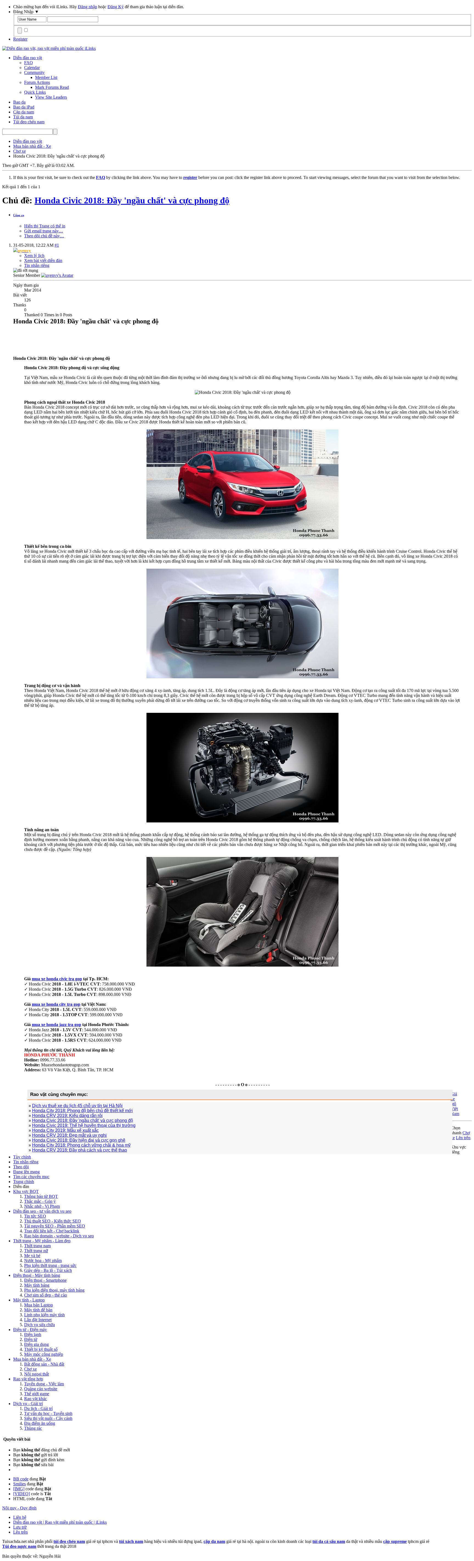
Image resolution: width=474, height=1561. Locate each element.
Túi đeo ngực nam (19, 1546)
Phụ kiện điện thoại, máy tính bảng (54, 1290)
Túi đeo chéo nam (28, 121)
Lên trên (463, 1137)
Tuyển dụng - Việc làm (44, 1383)
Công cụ (18, 215)
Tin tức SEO (35, 1216)
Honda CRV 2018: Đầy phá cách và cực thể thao (79, 1150)
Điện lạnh (32, 1334)
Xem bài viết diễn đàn (43, 260)
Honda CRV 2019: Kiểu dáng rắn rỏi (67, 1115)
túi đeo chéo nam (69, 1541)
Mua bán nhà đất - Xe (32, 1359)
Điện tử (30, 1339)
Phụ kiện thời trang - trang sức (50, 1265)
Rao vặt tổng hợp (28, 1379)
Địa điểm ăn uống (39, 1423)
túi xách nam (131, 1541)
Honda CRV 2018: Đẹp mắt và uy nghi (69, 1135)
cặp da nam (214, 1541)
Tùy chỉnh (22, 1157)
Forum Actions (37, 82)
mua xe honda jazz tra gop (56, 1024)
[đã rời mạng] (57, 275)
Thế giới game (36, 1393)
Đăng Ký (116, 6)
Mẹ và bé (32, 1255)
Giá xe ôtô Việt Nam (455, 1104)
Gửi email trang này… (43, 231)
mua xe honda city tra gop (56, 1004)
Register (20, 39)
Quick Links (35, 92)
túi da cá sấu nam (328, 1541)
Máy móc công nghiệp (43, 1354)
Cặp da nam (23, 112)
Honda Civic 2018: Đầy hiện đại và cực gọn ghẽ (78, 1140)
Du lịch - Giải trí (38, 1408)
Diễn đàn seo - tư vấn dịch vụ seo (42, 1211)
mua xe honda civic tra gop (57, 978)
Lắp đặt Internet (38, 1319)
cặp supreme (395, 1541)
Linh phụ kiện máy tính (44, 1314)
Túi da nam (23, 117)
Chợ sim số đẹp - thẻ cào (45, 1295)
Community (34, 72)
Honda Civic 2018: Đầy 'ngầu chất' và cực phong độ (132, 200)
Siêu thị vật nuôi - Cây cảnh (48, 1418)
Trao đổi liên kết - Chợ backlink (51, 1231)
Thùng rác (33, 1428)
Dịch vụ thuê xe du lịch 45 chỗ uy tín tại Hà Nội (77, 1105)
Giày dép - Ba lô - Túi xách (48, 1270)
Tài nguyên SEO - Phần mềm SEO (54, 1226)
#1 (57, 245)
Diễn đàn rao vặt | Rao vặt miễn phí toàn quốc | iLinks (60, 1522)
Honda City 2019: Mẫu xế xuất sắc (65, 1130)
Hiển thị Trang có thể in (44, 226)
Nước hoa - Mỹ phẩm (43, 1260)
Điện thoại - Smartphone (45, 1280)
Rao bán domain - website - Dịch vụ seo (59, 1236)
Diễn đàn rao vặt (27, 57)
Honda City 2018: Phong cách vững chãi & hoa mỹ (81, 1145)
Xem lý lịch (34, 255)
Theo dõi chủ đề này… (44, 235)
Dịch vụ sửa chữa (39, 1324)
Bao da (19, 102)
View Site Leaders (51, 97)
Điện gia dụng (36, 1344)
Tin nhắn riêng (36, 265)
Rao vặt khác (35, 1398)
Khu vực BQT (26, 1191)
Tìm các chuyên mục (31, 1176)
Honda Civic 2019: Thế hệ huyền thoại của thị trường (84, 1125)
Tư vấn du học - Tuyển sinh (48, 1413)
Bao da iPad (23, 107)
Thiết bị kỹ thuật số (41, 1349)
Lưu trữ (20, 1527)
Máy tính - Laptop (29, 1300)
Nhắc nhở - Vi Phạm (42, 1206)
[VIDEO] (21, 1493)
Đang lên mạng (26, 1171)
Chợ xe (30, 1369)
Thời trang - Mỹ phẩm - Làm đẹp (41, 1240)
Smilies (19, 1484)
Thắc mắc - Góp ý (40, 1201)
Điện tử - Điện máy (30, 1329)
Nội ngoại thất (36, 1374)
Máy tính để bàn (38, 1310)
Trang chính (23, 1181)
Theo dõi (21, 1166)
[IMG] (18, 1488)
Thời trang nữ (36, 1250)
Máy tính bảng (36, 1285)
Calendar (32, 67)
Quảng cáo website (40, 1388)
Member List (46, 77)
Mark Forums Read (52, 87)
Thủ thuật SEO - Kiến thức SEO (52, 1221)
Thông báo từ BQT (41, 1196)
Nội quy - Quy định (19, 1508)
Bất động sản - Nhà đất (44, 1364)
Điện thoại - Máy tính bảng (36, 1275)
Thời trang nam (37, 1245)
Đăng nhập (87, 6)
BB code (21, 1479)
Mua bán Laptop (38, 1305)
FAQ (28, 62)
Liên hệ (19, 1517)
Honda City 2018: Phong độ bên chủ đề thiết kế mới (82, 1110)
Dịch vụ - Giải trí (28, 1403)
